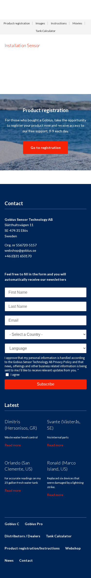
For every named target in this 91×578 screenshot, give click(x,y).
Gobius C (12, 524)
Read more (13, 445)
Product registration (17, 23)
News (9, 560)
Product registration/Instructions (32, 548)
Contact (26, 560)
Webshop (73, 548)
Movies (77, 23)
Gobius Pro (34, 524)
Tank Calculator (46, 31)
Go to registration (46, 147)
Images (40, 23)
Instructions (59, 23)
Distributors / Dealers (22, 536)
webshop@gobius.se (20, 250)
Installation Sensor (22, 45)
